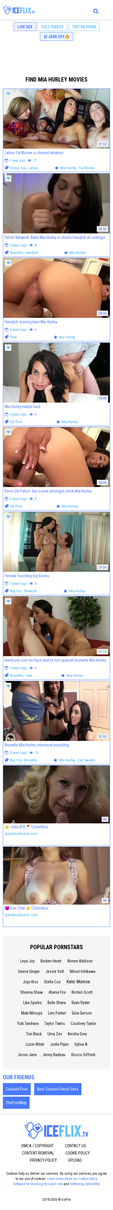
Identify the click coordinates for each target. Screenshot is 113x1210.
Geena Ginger (29, 971)
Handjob (31, 252)
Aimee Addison (80, 961)
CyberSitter (92, 1184)
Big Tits (16, 591)
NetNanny (76, 1184)
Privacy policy (43, 1160)
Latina (33, 168)
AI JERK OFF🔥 (57, 36)
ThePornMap (16, 1102)
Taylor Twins (54, 1023)
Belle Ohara (57, 1002)
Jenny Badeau (54, 1054)
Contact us (75, 1146)
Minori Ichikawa (82, 971)
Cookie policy (77, 1153)
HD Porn (16, 422)
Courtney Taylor (83, 1023)
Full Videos (52, 27)
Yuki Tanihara (28, 1023)
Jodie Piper (59, 1044)
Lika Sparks (32, 1002)
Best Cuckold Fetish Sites (58, 1089)
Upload (75, 1160)
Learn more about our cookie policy (72, 1179)
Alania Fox (57, 992)
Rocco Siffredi (83, 1054)
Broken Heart (51, 961)
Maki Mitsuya (31, 1013)
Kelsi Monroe (78, 981)
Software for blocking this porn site (38, 1184)
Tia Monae (86, 168)
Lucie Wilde (35, 1044)
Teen (13, 337)
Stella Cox (52, 982)
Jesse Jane (27, 1054)
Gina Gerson (82, 1013)
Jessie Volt (54, 971)
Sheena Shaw (31, 992)
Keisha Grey (77, 1034)
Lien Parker (57, 1013)
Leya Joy (27, 961)
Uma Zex (55, 1034)
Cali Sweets (86, 760)
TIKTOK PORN (84, 27)
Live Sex (24, 27)
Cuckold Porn (17, 1089)
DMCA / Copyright (37, 1146)
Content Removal (38, 1153)
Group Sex (18, 168)
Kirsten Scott (82, 992)
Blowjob (30, 591)
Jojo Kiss (30, 982)
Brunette (16, 252)
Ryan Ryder (81, 1002)
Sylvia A (81, 1044)
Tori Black (34, 1034)
